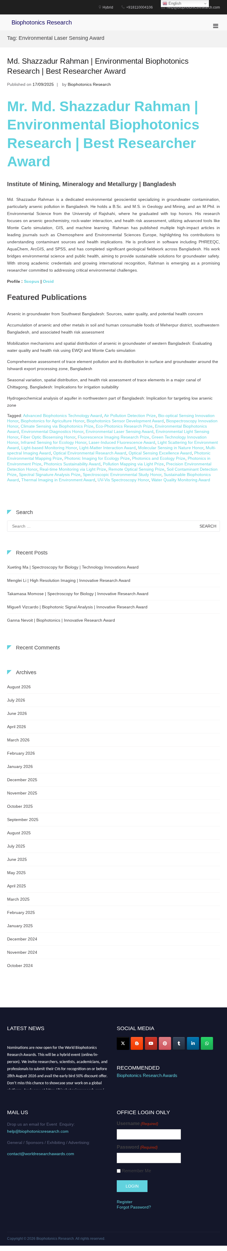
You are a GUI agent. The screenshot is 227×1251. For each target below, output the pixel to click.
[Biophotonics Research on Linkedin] (193, 1043)
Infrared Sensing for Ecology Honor (53, 442)
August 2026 (19, 686)
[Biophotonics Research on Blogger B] (137, 1043)
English (174, 3)
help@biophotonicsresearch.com (38, 1131)
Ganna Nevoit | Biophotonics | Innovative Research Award (61, 620)
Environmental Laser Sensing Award (119, 431)
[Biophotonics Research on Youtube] (151, 1043)
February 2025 (21, 912)
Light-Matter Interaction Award (107, 447)
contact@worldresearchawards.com (40, 1153)
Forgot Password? (134, 1207)
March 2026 (18, 740)
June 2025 (17, 859)
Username (137, 1123)
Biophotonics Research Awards (147, 1075)
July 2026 (16, 700)
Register (124, 1201)
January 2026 (20, 766)
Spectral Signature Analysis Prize (49, 474)
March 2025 (18, 899)
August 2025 (19, 832)
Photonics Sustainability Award (72, 464)
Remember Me (136, 1170)
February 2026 (21, 753)
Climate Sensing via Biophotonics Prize (57, 426)
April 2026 (16, 726)
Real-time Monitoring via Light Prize (73, 469)
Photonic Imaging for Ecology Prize (97, 458)
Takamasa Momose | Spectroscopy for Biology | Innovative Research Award (77, 593)
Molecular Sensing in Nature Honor (170, 447)
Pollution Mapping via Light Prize (133, 464)
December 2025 (22, 779)
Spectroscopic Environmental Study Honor (122, 474)
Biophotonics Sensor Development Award (125, 420)
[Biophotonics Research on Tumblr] (179, 1043)
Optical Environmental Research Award (89, 453)
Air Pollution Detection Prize (130, 415)
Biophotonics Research (42, 22)
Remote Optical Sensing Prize (136, 469)
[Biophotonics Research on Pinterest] (165, 1043)
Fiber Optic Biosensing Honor (48, 437)
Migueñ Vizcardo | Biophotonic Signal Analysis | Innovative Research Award (77, 607)
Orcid (49, 281)
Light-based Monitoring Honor (49, 447)
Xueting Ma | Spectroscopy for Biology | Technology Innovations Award (73, 567)
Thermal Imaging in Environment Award (58, 479)
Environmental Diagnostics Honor (52, 431)
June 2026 (17, 713)
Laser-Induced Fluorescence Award (122, 442)
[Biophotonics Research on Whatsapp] (207, 1043)
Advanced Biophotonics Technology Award (62, 415)
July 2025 (16, 846)
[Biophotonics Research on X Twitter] (123, 1043)
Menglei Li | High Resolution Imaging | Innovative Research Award (68, 580)
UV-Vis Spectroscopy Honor (123, 479)
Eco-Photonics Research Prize (124, 426)
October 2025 (20, 806)
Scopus (31, 281)
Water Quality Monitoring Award (180, 479)
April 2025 (16, 886)
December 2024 (22, 939)
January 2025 (20, 925)
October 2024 (20, 965)
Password (137, 1147)
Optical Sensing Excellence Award (160, 453)
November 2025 (22, 793)
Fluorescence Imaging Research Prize (113, 437)
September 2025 (22, 819)
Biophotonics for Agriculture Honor (52, 420)
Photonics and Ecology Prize (158, 458)
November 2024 (22, 952)
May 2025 (16, 872)
